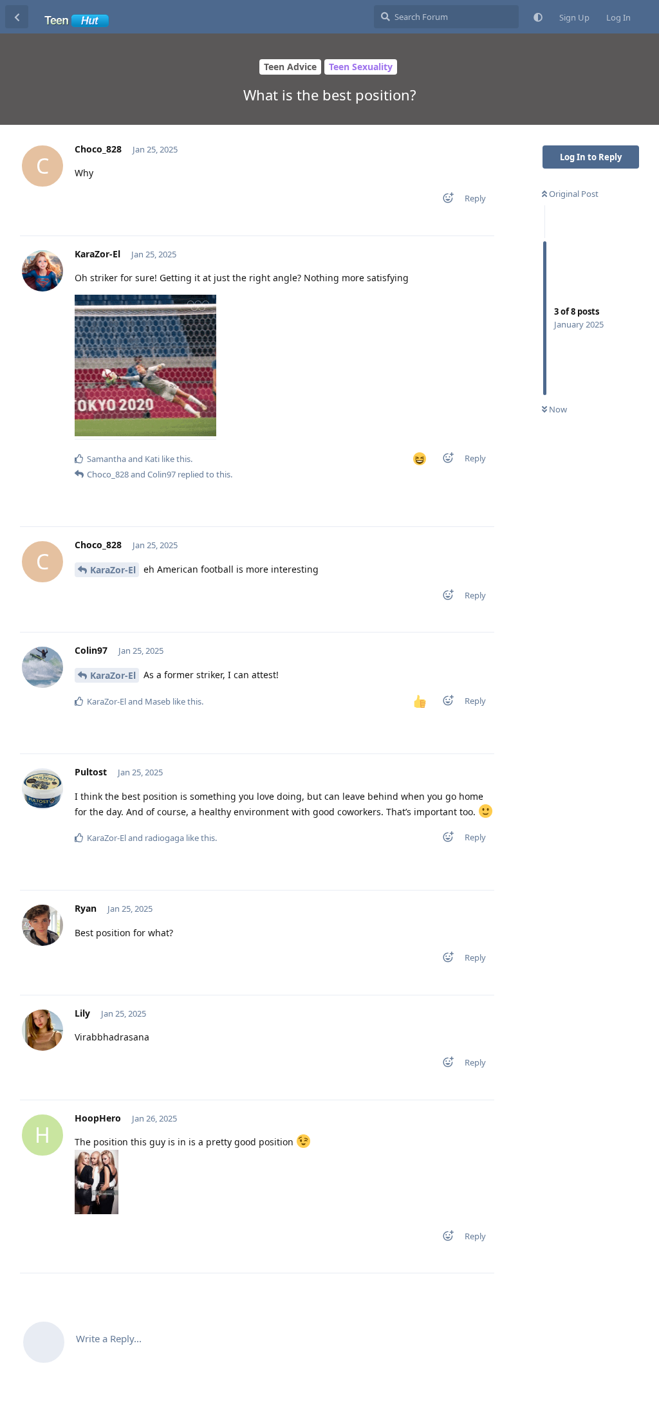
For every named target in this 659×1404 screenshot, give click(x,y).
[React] (444, 200)
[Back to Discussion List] (16, 16)
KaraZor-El (113, 570)
